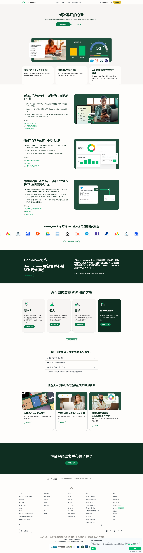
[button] (71, 358)
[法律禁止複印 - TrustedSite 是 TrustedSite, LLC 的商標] (69, 547)
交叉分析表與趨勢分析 (32, 166)
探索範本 (28, 422)
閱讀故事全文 (28, 275)
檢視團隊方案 (80, 324)
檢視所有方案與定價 (72, 340)
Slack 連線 (28, 211)
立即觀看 (96, 425)
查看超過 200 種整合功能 (71, 241)
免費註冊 (117, 2)
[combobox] (25, 531)
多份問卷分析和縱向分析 (32, 160)
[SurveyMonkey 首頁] (29, 2)
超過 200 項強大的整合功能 (33, 209)
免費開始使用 (63, 24)
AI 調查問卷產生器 (30, 123)
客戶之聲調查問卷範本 (32, 126)
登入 (111, 2)
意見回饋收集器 (30, 129)
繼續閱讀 (62, 422)
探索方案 (79, 24)
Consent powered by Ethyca (133, 551)
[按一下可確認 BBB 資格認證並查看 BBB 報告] (54, 547)
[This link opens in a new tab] (107, 530)
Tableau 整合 (29, 214)
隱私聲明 (127, 544)
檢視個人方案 (54, 324)
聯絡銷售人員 (105, 2)
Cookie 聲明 (133, 544)
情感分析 (28, 163)
